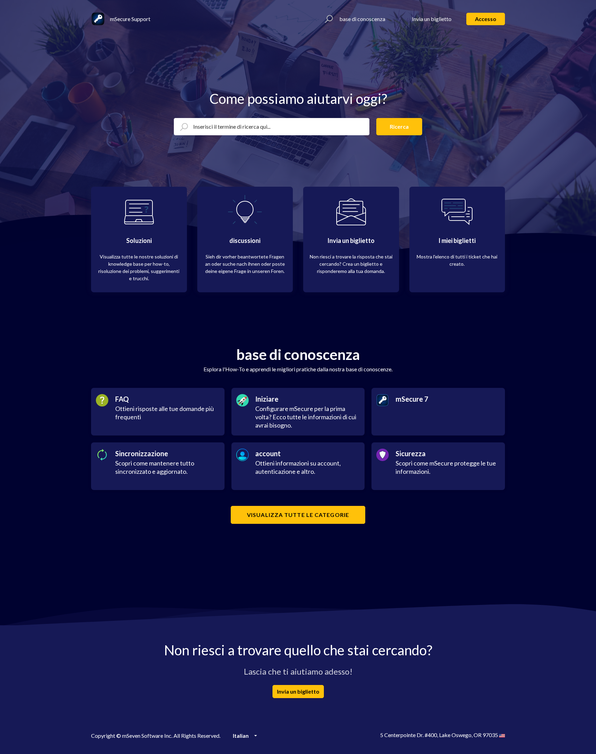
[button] (328, 18)
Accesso (485, 19)
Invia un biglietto (431, 19)
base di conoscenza (362, 19)
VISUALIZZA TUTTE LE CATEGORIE (298, 514)
